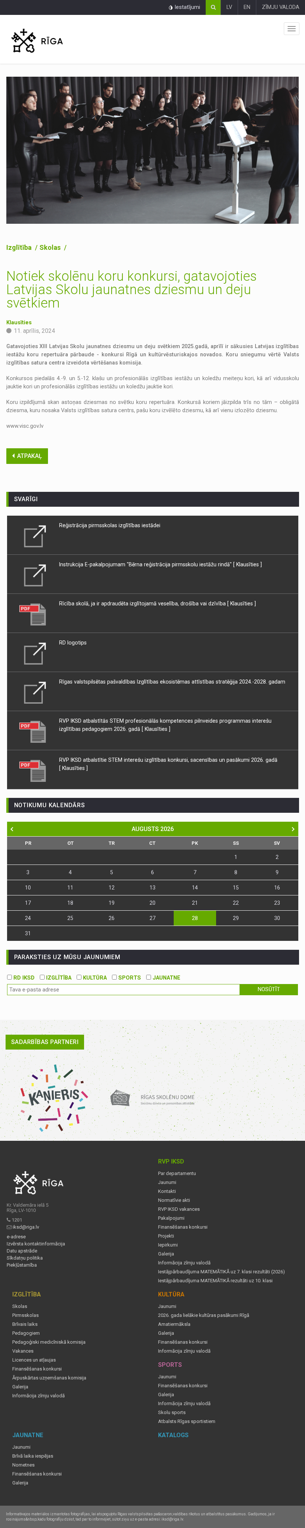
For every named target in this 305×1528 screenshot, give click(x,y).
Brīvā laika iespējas (32, 1456)
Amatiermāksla (174, 1324)
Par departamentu (177, 1173)
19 (112, 903)
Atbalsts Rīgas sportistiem (186, 1421)
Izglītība (19, 247)
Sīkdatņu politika (25, 1258)
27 (152, 918)
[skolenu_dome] (153, 1098)
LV (229, 7)
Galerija (166, 1254)
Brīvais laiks (25, 1324)
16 (277, 888)
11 (70, 888)
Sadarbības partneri (45, 1041)
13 (152, 888)
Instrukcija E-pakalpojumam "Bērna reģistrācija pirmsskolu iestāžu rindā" (145, 564)
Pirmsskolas (25, 1315)
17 (28, 903)
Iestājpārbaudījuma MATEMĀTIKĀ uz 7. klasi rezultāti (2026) (221, 1271)
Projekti (166, 1236)
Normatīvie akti (174, 1200)
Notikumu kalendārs (49, 805)
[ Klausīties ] (247, 564)
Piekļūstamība (22, 1265)
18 (70, 903)
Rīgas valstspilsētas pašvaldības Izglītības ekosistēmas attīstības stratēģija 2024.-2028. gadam (172, 682)
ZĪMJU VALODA (280, 7)
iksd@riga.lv (26, 1227)
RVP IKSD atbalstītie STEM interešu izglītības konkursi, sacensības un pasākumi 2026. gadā (168, 760)
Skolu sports (172, 1412)
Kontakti (167, 1191)
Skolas (50, 247)
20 (152, 903)
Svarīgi (26, 499)
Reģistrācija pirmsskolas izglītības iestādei (109, 525)
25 (70, 918)
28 (195, 918)
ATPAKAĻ (29, 455)
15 (236, 888)
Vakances (22, 1351)
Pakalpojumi (171, 1218)
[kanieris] (54, 1098)
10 (28, 888)
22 (236, 903)
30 (277, 918)
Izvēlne (291, 28)
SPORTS (129, 978)
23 (277, 903)
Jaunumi (167, 1182)
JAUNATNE (165, 978)
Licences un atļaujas (34, 1360)
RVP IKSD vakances (179, 1209)
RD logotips (73, 643)
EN (247, 7)
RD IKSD (23, 978)
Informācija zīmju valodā (184, 1263)
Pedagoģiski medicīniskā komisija (49, 1342)
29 (236, 918)
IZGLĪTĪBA (58, 978)
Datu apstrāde (22, 1251)
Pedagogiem (26, 1333)
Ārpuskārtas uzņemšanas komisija (49, 1378)
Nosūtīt (269, 989)
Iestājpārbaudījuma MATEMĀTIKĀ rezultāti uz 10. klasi (215, 1280)
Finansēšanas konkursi (183, 1227)
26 (112, 918)
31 (28, 933)
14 (195, 888)
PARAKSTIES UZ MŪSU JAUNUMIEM (67, 957)
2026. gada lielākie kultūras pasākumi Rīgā (203, 1315)
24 (28, 918)
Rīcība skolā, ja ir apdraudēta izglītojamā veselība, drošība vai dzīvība (143, 604)
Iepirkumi (168, 1245)
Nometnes (23, 1465)
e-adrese (16, 1236)
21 (195, 903)
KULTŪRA (94, 978)
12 (112, 888)
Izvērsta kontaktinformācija (36, 1244)
